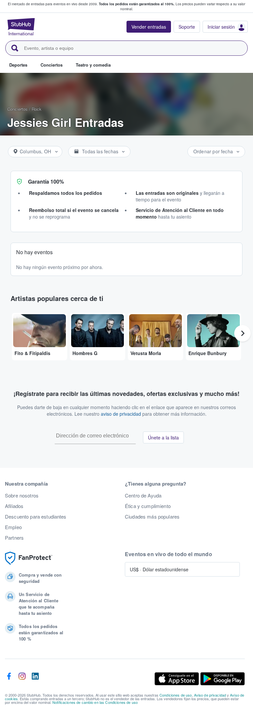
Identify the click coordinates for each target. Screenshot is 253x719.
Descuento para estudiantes (36, 516)
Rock (37, 109)
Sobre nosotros (22, 495)
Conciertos (17, 109)
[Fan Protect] (28, 558)
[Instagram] (22, 678)
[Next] (242, 333)
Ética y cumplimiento (148, 506)
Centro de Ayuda (143, 495)
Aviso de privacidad (210, 695)
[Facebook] (9, 678)
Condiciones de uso (175, 695)
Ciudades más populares (152, 516)
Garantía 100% (46, 181)
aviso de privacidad (121, 413)
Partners (14, 537)
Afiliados (14, 506)
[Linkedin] (35, 678)
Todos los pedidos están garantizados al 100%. (137, 4)
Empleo (13, 527)
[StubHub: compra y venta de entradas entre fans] (21, 26)
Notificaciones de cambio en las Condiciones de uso (95, 702)
